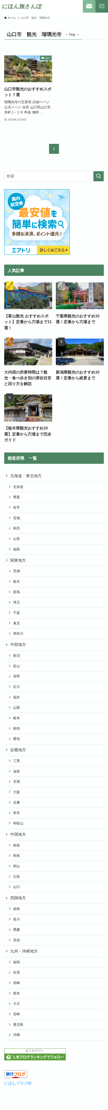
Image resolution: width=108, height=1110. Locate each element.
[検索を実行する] (98, 176)
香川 (16, 919)
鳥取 (16, 845)
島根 (16, 856)
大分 (16, 1004)
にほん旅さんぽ (22, 6)
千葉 (16, 613)
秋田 (16, 528)
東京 (16, 623)
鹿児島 (18, 1025)
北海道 (18, 487)
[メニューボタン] (101, 6)
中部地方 (18, 645)
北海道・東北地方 (26, 476)
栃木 (16, 581)
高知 (16, 940)
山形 (16, 539)
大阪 (16, 792)
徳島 (16, 909)
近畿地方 (18, 750)
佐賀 (16, 972)
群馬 (16, 592)
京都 (16, 781)
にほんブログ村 (18, 1083)
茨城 (16, 571)
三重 (16, 761)
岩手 (16, 507)
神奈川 (18, 633)
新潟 (16, 655)
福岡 (16, 962)
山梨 (16, 707)
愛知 (16, 739)
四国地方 (18, 898)
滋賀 (16, 771)
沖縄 (16, 1035)
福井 (16, 697)
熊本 (16, 993)
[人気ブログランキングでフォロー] (35, 1059)
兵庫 (16, 802)
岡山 (16, 866)
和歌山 (18, 823)
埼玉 (16, 602)
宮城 (16, 518)
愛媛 (16, 930)
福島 (16, 549)
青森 (16, 497)
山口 (16, 887)
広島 (16, 876)
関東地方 (18, 560)
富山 (16, 666)
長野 (16, 676)
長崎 (16, 983)
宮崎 (16, 1014)
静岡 (16, 728)
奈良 (16, 813)
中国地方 (18, 834)
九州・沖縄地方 (24, 951)
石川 (16, 687)
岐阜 (16, 718)
